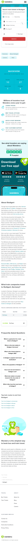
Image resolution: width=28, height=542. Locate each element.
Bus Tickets (4, 497)
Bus (21, 267)
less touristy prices (18, 214)
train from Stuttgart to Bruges (8, 403)
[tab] (7, 18)
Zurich (9, 267)
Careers (16, 506)
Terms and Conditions (7, 524)
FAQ (13, 57)
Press (15, 503)
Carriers (5, 57)
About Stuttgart (14, 54)
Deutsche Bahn (5, 263)
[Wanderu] (7, 2)
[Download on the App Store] (6, 173)
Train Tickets (4, 475)
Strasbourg (4, 267)
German (23, 206)
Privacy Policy (5, 528)
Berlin (14, 208)
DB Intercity (13, 263)
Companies (4, 521)
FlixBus (13, 269)
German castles (19, 251)
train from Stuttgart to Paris (7, 407)
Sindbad (18, 269)
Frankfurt (16, 267)
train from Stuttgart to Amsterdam (9, 401)
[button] (25, 2)
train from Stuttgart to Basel (8, 405)
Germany (5, 477)
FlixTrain (4, 315)
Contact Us (4, 518)
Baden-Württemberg (7, 479)
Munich (9, 208)
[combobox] (14, 21)
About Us (16, 497)
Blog (15, 500)
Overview (5, 54)
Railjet (21, 263)
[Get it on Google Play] (20, 173)
